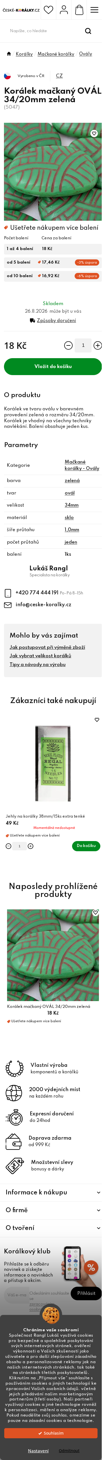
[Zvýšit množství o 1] (98, 345)
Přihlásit (86, 1293)
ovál (70, 493)
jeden (71, 542)
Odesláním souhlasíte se (49, 1302)
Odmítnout (69, 1450)
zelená (72, 480)
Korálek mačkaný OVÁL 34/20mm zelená (48, 1007)
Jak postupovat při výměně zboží (47, 647)
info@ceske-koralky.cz (43, 604)
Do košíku (61, 366)
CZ (59, 76)
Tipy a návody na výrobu (38, 664)
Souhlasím (54, 1433)
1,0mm (72, 529)
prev (7, 752)
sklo (69, 517)
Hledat (88, 31)
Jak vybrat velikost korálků (40, 656)
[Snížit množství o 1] (68, 345)
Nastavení (38, 1451)
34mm (72, 505)
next (98, 752)
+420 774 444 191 (38, 593)
